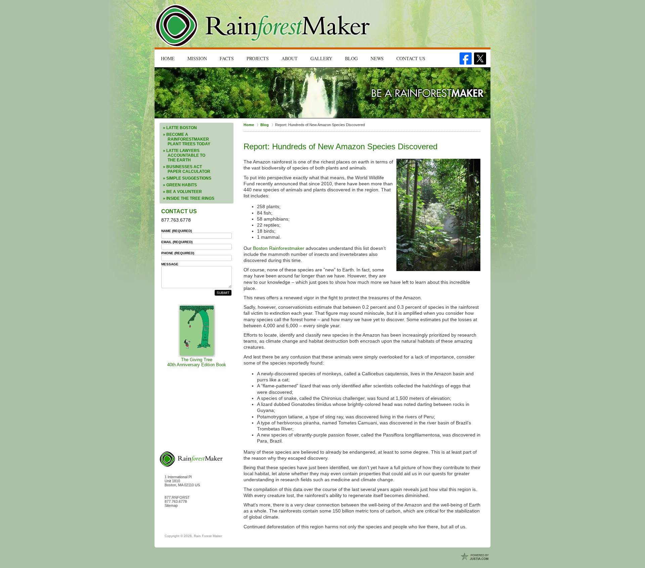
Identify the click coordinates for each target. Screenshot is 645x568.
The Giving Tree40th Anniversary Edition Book (196, 362)
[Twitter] (480, 58)
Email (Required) (176, 242)
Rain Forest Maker (208, 536)
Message (169, 264)
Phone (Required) (177, 253)
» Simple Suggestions (187, 178)
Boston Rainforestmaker (278, 248)
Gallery (321, 58)
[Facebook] (466, 58)
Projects (258, 58)
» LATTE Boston (180, 127)
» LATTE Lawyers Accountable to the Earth (184, 155)
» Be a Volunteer (182, 191)
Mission (197, 58)
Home (168, 58)
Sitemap (171, 505)
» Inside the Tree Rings (188, 198)
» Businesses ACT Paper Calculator (186, 169)
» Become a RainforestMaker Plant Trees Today (186, 139)
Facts (227, 58)
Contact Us (410, 58)
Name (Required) (176, 231)
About (290, 58)
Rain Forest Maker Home (263, 25)
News (377, 58)
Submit (223, 293)
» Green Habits (180, 185)
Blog (351, 58)
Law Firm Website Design (475, 557)
